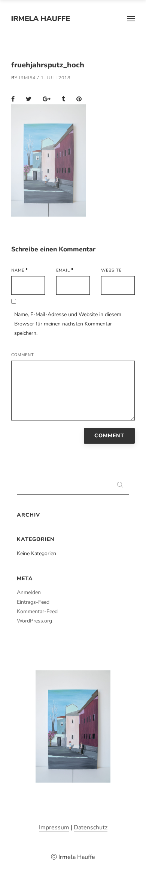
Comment (22, 355)
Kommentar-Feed (37, 611)
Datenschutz (90, 827)
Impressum (54, 827)
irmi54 (27, 78)
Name (17, 270)
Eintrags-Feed (33, 602)
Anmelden (29, 592)
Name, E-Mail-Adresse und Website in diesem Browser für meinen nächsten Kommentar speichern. (67, 324)
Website (111, 270)
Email (63, 270)
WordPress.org (34, 620)
